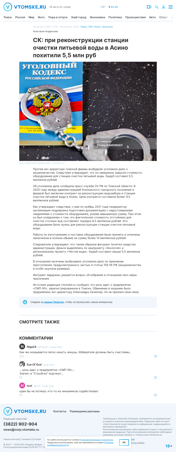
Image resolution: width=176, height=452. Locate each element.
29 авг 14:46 (48, 386)
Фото (41, 17)
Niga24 (31, 346)
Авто (152, 17)
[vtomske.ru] (24, 7)
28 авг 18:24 (56, 347)
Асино (97, 26)
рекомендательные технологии (97, 439)
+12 (102, 6)
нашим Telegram (54, 302)
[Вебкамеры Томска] (149, 6)
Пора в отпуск (58, 17)
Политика (115, 17)
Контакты (59, 411)
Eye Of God (34, 364)
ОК (124, 442)
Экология (107, 26)
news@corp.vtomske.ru (21, 429)
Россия (20, 17)
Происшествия (135, 17)
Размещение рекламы (85, 411)
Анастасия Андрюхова (45, 31)
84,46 (113, 6)
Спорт (163, 17)
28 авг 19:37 (48, 365)
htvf (29, 386)
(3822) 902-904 (20, 424)
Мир (31, 17)
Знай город (78, 17)
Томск (7, 17)
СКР (90, 26)
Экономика (97, 17)
